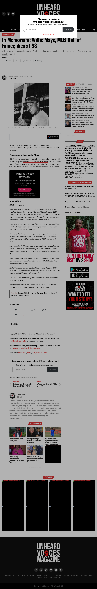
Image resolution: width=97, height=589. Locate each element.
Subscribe (68, 29)
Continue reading (48, 34)
